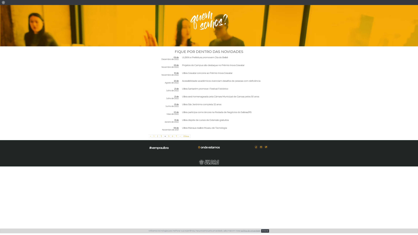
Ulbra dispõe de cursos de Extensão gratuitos (205, 120)
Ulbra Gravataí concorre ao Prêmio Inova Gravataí (207, 73)
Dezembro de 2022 (170, 58)
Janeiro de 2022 (172, 121)
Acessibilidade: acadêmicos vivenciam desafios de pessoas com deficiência (221, 81)
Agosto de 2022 (172, 82)
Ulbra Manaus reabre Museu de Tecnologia (204, 128)
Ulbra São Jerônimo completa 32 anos (201, 104)
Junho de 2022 (172, 105)
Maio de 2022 (173, 113)
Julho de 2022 (172, 90)
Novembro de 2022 (170, 66)
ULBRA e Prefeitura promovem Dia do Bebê (205, 57)
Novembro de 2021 (170, 129)
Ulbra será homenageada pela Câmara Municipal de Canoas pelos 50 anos (220, 96)
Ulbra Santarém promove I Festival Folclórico (205, 89)
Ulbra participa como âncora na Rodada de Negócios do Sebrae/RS (217, 112)
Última (186, 136)
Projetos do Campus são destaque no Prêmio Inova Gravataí (213, 65)
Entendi (265, 231)
